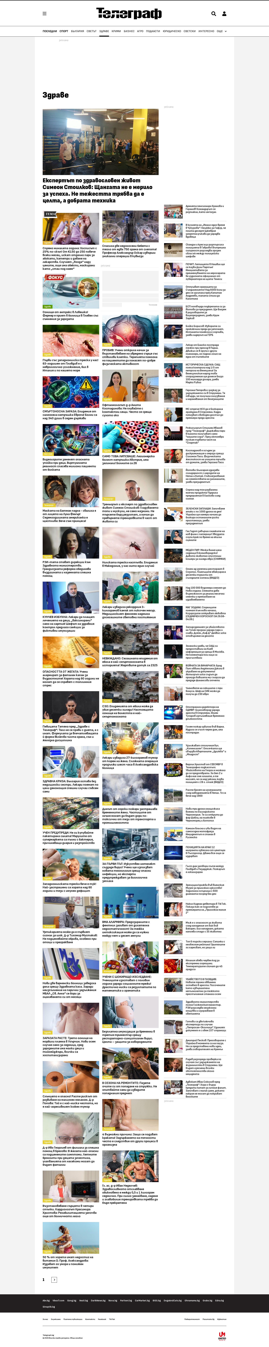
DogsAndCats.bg (173, 1300)
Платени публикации (73, 1319)
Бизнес (129, 31)
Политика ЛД (208, 1319)
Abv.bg (46, 1300)
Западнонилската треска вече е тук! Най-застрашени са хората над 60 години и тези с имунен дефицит (69, 887)
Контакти (90, 1319)
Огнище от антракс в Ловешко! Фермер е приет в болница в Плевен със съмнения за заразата (70, 316)
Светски (190, 31)
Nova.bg (113, 1300)
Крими (116, 31)
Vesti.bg (83, 1300)
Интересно (206, 31)
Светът (92, 31)
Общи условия (76, 1338)
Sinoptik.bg (49, 1307)
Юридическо (172, 31)
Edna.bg (219, 1300)
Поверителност (192, 1319)
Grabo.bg (207, 1300)
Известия (221, 1319)
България (77, 31)
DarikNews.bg (98, 1300)
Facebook (102, 1319)
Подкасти (153, 31)
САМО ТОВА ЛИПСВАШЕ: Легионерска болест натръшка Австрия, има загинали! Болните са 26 (128, 460)
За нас (45, 1319)
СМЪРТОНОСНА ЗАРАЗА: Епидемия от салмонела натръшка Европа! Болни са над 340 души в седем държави (70, 415)
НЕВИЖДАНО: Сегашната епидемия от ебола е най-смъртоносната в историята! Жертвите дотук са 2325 (130, 662)
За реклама (56, 1319)
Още (220, 31)
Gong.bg (71, 1300)
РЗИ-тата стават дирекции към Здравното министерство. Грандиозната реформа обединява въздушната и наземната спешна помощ (67, 569)
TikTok (112, 1319)
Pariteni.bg (126, 1300)
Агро (140, 31)
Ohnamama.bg (192, 1300)
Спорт (64, 31)
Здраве (104, 31)
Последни (50, 31)
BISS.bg (157, 1300)
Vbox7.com (58, 1300)
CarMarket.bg (142, 1300)
